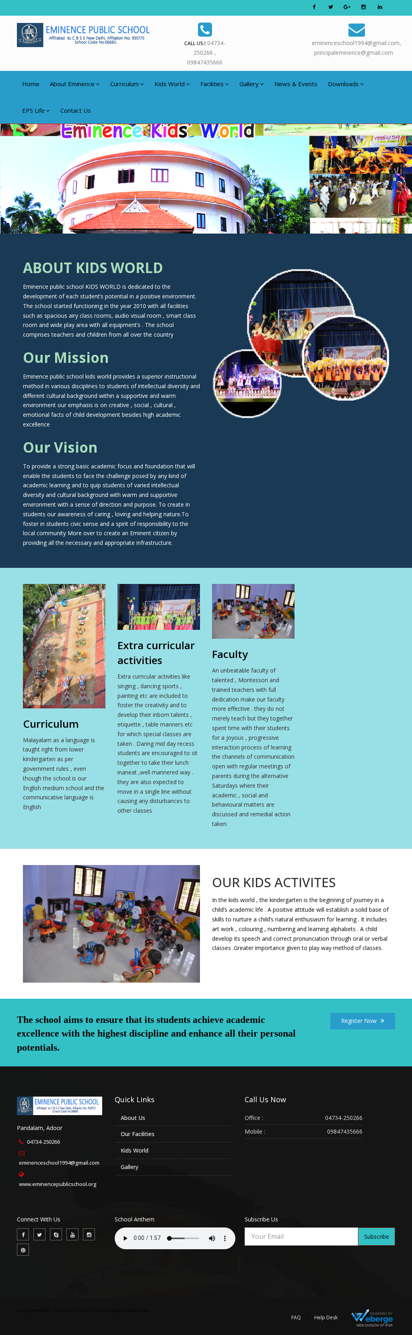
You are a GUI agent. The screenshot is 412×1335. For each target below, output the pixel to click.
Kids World (169, 84)
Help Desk (326, 1317)
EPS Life (33, 110)
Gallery (249, 84)
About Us (133, 1118)
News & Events (295, 84)
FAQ (296, 1317)
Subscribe (376, 1236)
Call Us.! (195, 43)
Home (30, 84)
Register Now (359, 1021)
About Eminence (72, 84)
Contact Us (75, 110)
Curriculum (124, 84)
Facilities (212, 84)
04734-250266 (43, 1141)
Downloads (343, 84)
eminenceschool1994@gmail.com (59, 1162)
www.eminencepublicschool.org (58, 1184)
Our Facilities (137, 1134)
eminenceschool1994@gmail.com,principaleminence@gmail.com (356, 47)
